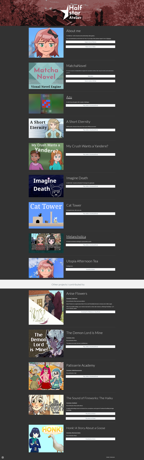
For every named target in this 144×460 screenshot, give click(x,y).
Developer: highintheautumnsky (74, 370)
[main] (90, 31)
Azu (69, 97)
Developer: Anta (70, 337)
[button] (3, 457)
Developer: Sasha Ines (71, 298)
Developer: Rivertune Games (73, 432)
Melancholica (76, 236)
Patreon (109, 38)
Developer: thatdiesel (71, 403)
